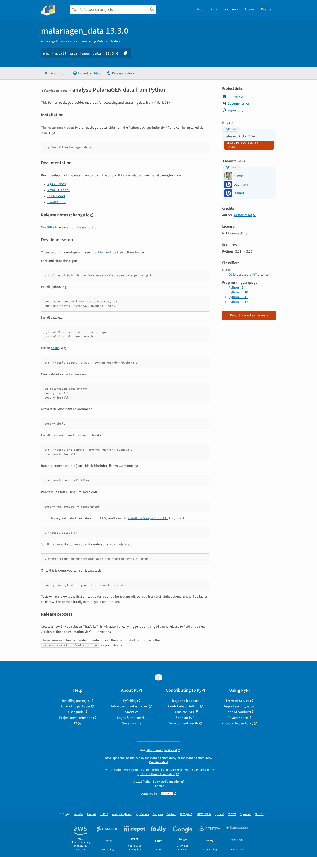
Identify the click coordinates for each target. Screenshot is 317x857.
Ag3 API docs (56, 184)
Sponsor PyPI (185, 717)
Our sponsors (131, 723)
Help (199, 9)
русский (219, 814)
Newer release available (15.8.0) (243, 145)
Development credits (184, 723)
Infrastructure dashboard (129, 706)
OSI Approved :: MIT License (249, 274)
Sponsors (231, 9)
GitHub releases (58, 227)
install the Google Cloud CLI (148, 518)
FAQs (77, 723)
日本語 (104, 814)
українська (142, 814)
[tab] (55, 73)
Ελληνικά (158, 814)
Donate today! (158, 762)
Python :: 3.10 (238, 292)
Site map (158, 786)
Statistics (131, 712)
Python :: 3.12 (238, 302)
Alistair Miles (243, 215)
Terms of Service (238, 700)
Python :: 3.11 (238, 297)
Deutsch (171, 814)
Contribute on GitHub (183, 706)
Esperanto (245, 814)
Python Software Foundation (156, 774)
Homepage (235, 96)
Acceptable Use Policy (237, 723)
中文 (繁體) (204, 814)
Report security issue (239, 706)
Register (267, 9)
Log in (249, 9)
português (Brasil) (122, 814)
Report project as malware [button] (249, 315)
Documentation (239, 103)
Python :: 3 (236, 287)
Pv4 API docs (56, 202)
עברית (232, 814)
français (91, 814)
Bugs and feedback (185, 700)
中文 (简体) (186, 814)
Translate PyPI (183, 712)
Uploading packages (76, 706)
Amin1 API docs (58, 190)
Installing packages (76, 700)
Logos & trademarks (131, 717)
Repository (235, 110)
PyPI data (230, 129)
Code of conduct (238, 712)
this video (98, 252)
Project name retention (76, 717)
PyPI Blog (130, 700)
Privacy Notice (238, 717)
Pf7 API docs (56, 196)
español (78, 814)
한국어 (259, 814)
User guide (76, 712)
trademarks (198, 770)
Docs (213, 9)
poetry (55, 348)
